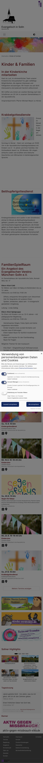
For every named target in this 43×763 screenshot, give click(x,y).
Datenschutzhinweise (26, 368)
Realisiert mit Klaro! (35, 408)
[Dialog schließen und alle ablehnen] (41, 352)
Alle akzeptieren (33, 404)
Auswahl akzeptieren (10, 404)
